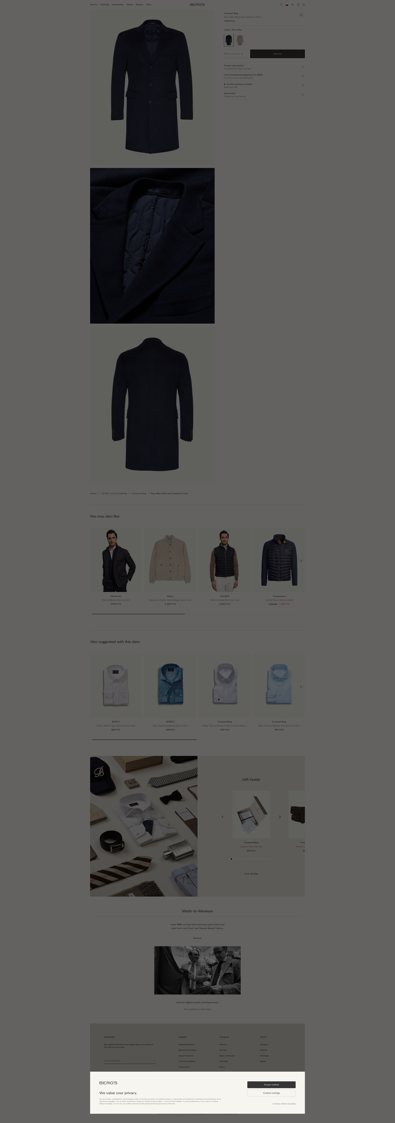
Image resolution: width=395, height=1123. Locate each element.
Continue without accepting (284, 1104)
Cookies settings (271, 1093)
